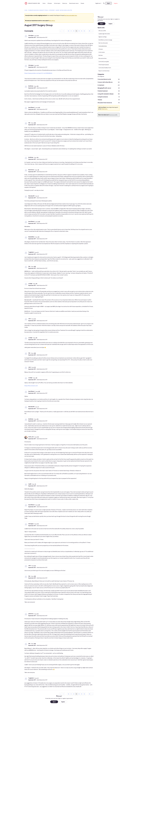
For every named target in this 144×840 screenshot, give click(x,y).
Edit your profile (102, 30)
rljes (29, 122)
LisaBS (29, 484)
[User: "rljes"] (25, 123)
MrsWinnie (30, 86)
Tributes (109, 100)
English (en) (97, 3)
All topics (101, 49)
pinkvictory (31, 613)
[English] (32, 3)
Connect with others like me (109, 82)
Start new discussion (103, 43)
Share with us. (52, 20)
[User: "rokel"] (25, 319)
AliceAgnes (31, 35)
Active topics (102, 52)
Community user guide (104, 61)
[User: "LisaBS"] (25, 484)
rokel (29, 318)
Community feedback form (105, 67)
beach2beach (31, 107)
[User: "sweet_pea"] (25, 437)
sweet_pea (31, 436)
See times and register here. (70, 15)
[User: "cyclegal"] (25, 284)
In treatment (109, 85)
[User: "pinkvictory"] (25, 614)
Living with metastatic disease (109, 94)
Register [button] (63, 701)
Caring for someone (109, 97)
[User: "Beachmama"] (25, 170)
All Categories (101, 76)
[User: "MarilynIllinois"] (25, 237)
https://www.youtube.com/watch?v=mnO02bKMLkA (38, 73)
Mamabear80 (31, 196)
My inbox (101, 55)
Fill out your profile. (113, 114)
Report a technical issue (104, 70)
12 (73, 31)
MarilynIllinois (31, 237)
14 (79, 31)
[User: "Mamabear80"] (25, 196)
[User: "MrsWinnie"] (25, 86)
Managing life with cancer (109, 88)
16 (84, 31)
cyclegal (30, 283)
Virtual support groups (104, 64)
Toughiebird (31, 252)
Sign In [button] (54, 701)
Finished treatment (109, 91)
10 (68, 31)
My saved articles (102, 58)
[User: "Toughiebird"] (25, 252)
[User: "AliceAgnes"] (25, 36)
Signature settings (102, 36)
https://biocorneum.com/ (31, 385)
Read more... (105, 109)
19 (89, 31)
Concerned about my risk (109, 79)
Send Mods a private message (105, 40)
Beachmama (31, 169)
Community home (103, 46)
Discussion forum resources (109, 102)
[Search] (103, 3)
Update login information (104, 33)
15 (81, 31)
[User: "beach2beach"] (25, 108)
